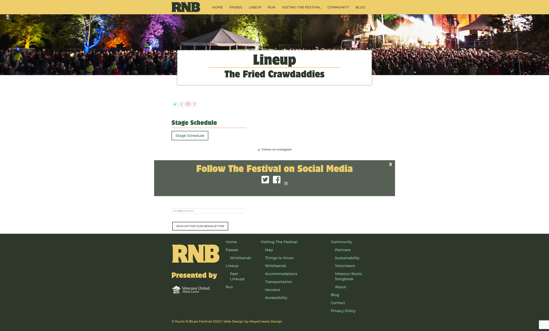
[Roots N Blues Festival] (186, 7)
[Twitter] (265, 180)
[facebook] (277, 180)
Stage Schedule (190, 135)
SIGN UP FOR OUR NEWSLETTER (200, 226)
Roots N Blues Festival (193, 321)
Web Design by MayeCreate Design (252, 321)
